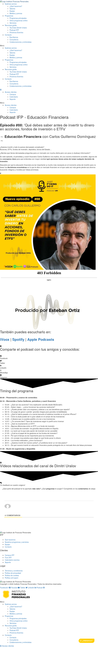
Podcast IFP (14, 30)
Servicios (13, 23)
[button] (49, 45)
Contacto (8, 35)
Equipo (12, 11)
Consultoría (14, 39)
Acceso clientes (10, 92)
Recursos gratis (11, 25)
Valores (12, 8)
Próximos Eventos (16, 32)
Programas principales (18, 18)
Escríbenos (14, 37)
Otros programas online (18, 20)
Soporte (13, 99)
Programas (9, 16)
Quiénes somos (11, 4)
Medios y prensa (16, 13)
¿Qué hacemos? (16, 6)
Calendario (14, 97)
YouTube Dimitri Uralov (18, 27)
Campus (13, 94)
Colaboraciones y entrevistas (20, 42)
